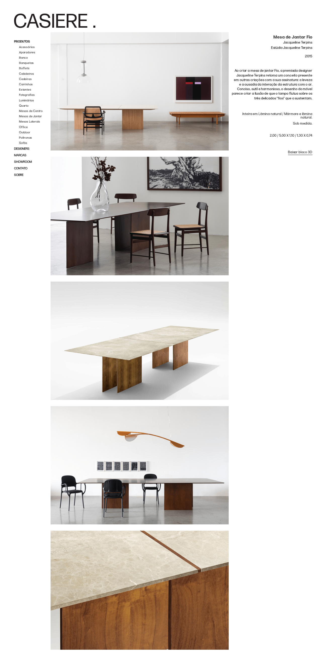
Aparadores (27, 52)
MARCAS (20, 155)
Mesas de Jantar (30, 116)
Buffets (24, 68)
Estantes (25, 90)
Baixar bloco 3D (300, 152)
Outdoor (24, 132)
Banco (23, 58)
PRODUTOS (22, 42)
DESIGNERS (21, 149)
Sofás (23, 143)
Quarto (24, 106)
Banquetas (26, 63)
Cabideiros (26, 74)
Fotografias (27, 95)
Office (23, 127)
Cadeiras (25, 79)
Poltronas (25, 138)
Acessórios (27, 47)
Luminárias (26, 100)
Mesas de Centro (31, 111)
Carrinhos (26, 84)
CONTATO (20, 168)
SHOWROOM (23, 162)
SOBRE (18, 175)
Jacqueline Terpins (297, 42)
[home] (54, 21)
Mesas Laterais (29, 122)
